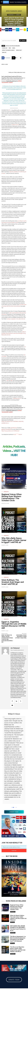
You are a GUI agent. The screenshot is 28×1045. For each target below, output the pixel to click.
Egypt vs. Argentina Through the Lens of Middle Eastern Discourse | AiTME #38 (14, 625)
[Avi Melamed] (5, 677)
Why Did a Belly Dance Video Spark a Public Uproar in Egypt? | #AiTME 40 (14, 540)
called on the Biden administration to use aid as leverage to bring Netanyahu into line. (14, 333)
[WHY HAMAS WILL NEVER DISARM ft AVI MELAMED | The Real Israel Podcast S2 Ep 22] (5, 928)
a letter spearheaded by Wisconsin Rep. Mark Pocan (14, 313)
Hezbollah (4, 48)
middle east (19, 50)
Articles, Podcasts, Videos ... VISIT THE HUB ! (14, 450)
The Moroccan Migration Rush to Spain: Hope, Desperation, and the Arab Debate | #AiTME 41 (17, 949)
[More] (20, 57)
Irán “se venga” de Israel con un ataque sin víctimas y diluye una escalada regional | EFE (7, 638)
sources (17, 125)
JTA (9, 110)
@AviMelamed (14, 428)
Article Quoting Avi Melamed (13, 45)
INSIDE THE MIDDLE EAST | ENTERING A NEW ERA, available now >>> (13, 422)
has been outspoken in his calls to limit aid (16, 319)
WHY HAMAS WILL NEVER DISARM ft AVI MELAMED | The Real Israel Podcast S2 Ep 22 (18, 928)
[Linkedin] (16, 701)
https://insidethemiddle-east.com (17, 650)
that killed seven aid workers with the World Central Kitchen (14, 305)
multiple (13, 125)
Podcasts (6, 491)
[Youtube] (12, 705)
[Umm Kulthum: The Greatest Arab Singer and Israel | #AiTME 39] (14, 562)
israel (13, 48)
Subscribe (14, 850)
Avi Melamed (15, 648)
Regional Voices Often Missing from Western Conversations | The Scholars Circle (12, 497)
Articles (18, 14)
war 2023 (4, 52)
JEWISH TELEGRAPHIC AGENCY (8, 50)
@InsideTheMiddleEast (6, 429)
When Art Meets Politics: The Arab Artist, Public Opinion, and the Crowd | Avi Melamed (18, 917)
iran (10, 48)
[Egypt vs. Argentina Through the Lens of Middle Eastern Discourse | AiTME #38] (14, 603)
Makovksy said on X (17, 398)
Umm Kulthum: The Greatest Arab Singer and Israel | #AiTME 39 (13, 582)
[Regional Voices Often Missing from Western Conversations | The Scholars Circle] (14, 476)
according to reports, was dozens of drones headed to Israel (14, 221)
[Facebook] (12, 701)
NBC (12, 380)
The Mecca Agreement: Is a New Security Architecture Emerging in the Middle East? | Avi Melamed (18, 938)
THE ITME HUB (10, 14)
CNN (7, 380)
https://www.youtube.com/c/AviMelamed (10, 431)
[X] (20, 701)
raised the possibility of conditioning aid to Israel (14, 172)
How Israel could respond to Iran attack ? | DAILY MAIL (20, 636)
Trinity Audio (16, 72)
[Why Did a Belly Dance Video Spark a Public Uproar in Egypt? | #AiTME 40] (14, 520)
